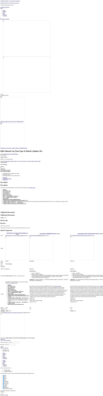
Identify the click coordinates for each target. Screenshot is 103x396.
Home (4, 10)
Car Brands (11, 154)
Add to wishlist (3, 170)
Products (4, 11)
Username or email (4, 342)
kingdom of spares (57, 286)
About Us (5, 14)
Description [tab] (4, 182)
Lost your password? (4, 347)
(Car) (20, 161)
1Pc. (27, 161)
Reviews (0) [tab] (4, 220)
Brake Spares (7, 161)
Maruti (17, 154)
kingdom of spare (32, 187)
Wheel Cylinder (13, 161)
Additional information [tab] (7, 212)
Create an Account (6, 340)
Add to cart (3, 169)
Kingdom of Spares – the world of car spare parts (9, 3)
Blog (4, 13)
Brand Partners (6, 154)
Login (2, 346)
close (7, 394)
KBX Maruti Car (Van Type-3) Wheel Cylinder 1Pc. (17, 233)
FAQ (4, 12)
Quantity (2, 166)
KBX (15, 154)
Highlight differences (8, 371)
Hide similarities (7, 370)
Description (5, 177)
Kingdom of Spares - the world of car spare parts (13, 312)
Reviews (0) (5, 179)
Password (2, 344)
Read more (31, 268)
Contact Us (5, 15)
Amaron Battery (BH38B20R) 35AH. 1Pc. (48, 233)
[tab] (53, 177)
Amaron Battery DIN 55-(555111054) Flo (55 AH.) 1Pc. (89, 233)
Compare (8, 170)
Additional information (7, 178)
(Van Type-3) (23, 161)
